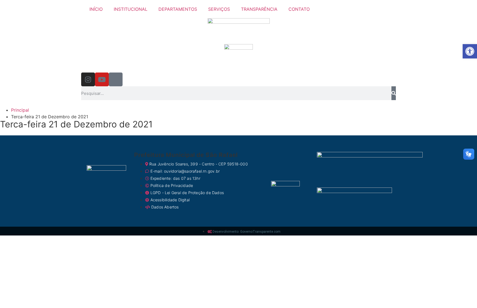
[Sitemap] (116, 79)
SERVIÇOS (219, 9)
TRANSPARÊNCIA (259, 9)
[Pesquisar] (393, 93)
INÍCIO (96, 9)
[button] (470, 51)
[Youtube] (102, 79)
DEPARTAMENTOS (177, 9)
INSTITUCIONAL (130, 9)
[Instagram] (88, 79)
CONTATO (299, 9)
